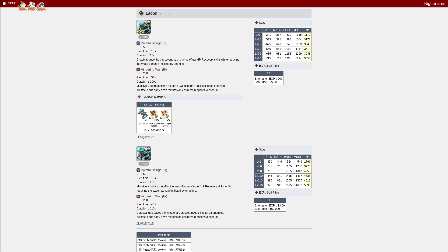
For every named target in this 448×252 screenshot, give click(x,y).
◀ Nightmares (145, 137)
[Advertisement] (30, 62)
